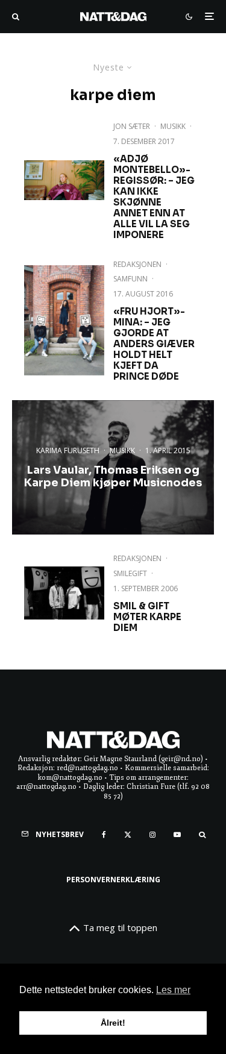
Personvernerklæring (113, 879)
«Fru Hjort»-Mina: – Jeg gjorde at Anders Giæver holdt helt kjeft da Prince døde (154, 344)
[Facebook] (104, 834)
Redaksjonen (137, 264)
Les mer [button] (173, 990)
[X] (127, 834)
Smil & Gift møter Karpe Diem (147, 617)
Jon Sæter (131, 126)
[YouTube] (177, 834)
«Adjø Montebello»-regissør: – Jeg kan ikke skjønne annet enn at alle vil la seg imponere (154, 197)
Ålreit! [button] (113, 1022)
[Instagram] (152, 834)
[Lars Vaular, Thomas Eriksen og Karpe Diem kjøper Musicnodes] (113, 467)
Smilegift (130, 573)
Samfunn (130, 279)
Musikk (173, 126)
